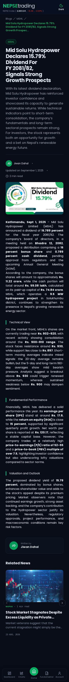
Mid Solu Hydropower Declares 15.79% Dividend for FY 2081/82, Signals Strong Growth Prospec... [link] (31, 27)
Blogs (9, 18)
